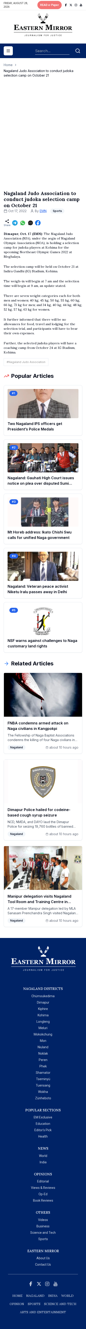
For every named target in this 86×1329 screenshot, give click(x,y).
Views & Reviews (43, 1188)
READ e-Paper (49, 5)
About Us (43, 1258)
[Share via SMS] (30, 223)
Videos (43, 1220)
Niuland (43, 1047)
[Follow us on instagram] (76, 5)
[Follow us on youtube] (81, 5)
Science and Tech (43, 1232)
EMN (43, 211)
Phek (43, 1066)
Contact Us (43, 1264)
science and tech (60, 1304)
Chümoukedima (43, 996)
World (43, 1156)
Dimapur (43, 1002)
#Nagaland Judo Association (26, 362)
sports (34, 1304)
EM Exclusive (43, 1117)
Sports (43, 1239)
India (43, 1162)
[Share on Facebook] (38, 223)
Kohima (43, 1015)
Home (8, 65)
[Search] (77, 50)
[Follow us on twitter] (70, 5)
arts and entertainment (43, 1312)
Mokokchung (43, 1034)
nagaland (35, 1296)
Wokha (43, 1092)
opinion (17, 1304)
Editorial (43, 1181)
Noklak (43, 1053)
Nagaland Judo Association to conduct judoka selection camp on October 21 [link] (38, 73)
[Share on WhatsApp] (22, 223)
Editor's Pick (43, 1130)
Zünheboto (43, 1098)
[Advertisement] (43, 138)
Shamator (43, 1072)
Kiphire (43, 1009)
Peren (43, 1060)
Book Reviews (43, 1200)
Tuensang (43, 1085)
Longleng (43, 1021)
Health (43, 1136)
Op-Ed (43, 1194)
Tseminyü (43, 1079)
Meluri (43, 1028)
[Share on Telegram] (15, 223)
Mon (43, 1041)
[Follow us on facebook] (65, 5)
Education (43, 1124)
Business (43, 1226)
